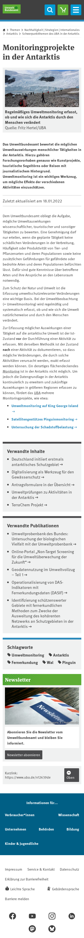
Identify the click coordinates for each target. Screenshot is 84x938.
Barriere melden (17, 898)
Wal (50, 662)
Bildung (73, 829)
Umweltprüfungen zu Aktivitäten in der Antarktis (42, 494)
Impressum (13, 869)
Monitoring (11, 371)
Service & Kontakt (41, 869)
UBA (37, 392)
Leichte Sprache (22, 888)
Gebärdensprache (65, 888)
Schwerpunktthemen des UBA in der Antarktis (50, 34)
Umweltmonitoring (28, 655)
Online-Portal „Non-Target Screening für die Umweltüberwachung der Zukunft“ (43, 557)
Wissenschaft (68, 814)
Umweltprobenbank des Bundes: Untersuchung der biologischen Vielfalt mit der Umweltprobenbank (42, 539)
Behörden (46, 829)
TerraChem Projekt (27, 504)
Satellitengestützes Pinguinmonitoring (42, 419)
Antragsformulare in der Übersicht (41, 484)
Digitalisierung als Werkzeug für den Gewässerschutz (43, 474)
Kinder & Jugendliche (21, 843)
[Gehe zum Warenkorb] (63, 9)
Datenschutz (69, 869)
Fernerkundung (25, 662)
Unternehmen (15, 829)
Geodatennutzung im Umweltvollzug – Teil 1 (43, 572)
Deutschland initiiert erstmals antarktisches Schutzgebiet (38, 461)
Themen (15, 30)
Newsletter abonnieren (23, 754)
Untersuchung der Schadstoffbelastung (42, 426)
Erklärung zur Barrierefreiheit (26, 878)
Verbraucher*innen (19, 814)
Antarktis (12, 34)
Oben (70, 777)
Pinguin (69, 662)
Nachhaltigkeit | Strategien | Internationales (52, 30)
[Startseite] (12, 8)
